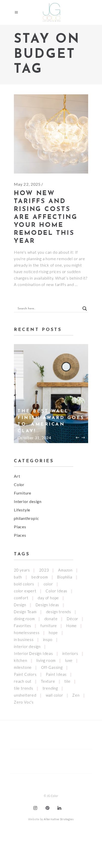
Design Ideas (47, 605)
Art (17, 476)
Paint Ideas (56, 674)
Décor (72, 618)
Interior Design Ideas (33, 653)
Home (71, 625)
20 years (22, 570)
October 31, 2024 (34, 437)
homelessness (27, 632)
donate (51, 618)
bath (18, 577)
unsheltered (25, 695)
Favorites (22, 625)
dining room (24, 618)
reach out (22, 681)
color (48, 584)
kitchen (20, 660)
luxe (69, 660)
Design (20, 605)
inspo (47, 639)
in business (24, 639)
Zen (75, 695)
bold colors (24, 584)
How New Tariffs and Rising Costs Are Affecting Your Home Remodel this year (46, 217)
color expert (25, 591)
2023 (44, 570)
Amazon (65, 570)
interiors (70, 653)
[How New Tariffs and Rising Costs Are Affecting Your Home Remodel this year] (51, 134)
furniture (49, 625)
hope (53, 632)
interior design (27, 646)
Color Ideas (56, 591)
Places (20, 526)
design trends (58, 611)
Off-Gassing (52, 667)
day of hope (48, 598)
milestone (23, 667)
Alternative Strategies (59, 819)
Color (19, 484)
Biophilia (64, 577)
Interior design (28, 501)
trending (50, 688)
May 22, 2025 (27, 184)
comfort (21, 598)
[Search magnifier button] (84, 308)
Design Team (25, 611)
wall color (54, 695)
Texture (48, 681)
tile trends (23, 688)
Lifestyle (22, 509)
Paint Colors (25, 674)
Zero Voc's (24, 702)
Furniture (22, 493)
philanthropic (26, 518)
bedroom (39, 577)
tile (67, 681)
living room (46, 660)
